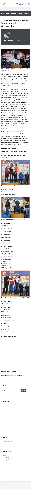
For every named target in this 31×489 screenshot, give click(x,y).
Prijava (5, 455)
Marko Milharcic (10, 40)
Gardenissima (12, 336)
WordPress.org (7, 461)
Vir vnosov (6, 457)
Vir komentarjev (7, 459)
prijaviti (23, 375)
